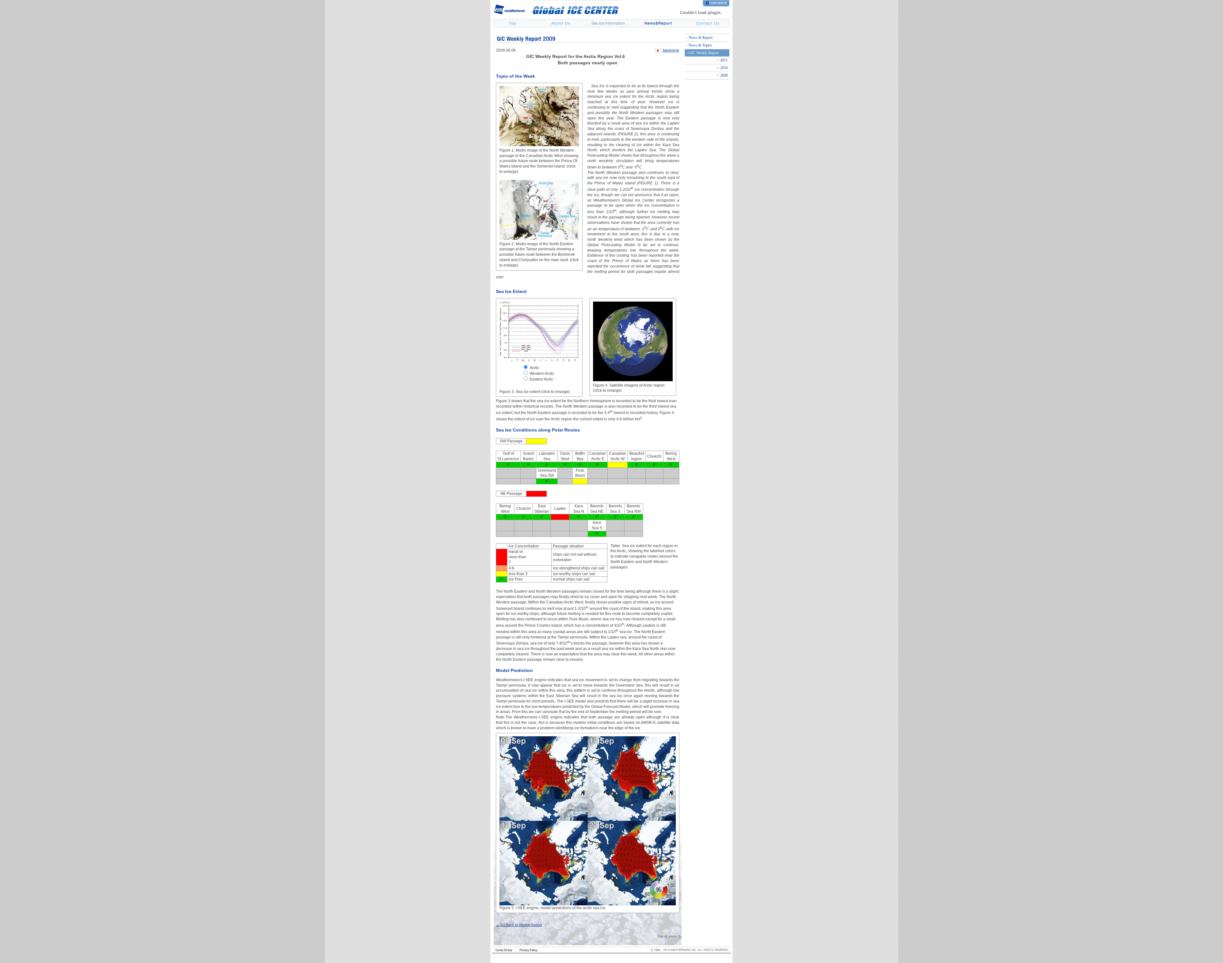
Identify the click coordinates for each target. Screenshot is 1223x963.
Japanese (670, 50)
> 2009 (722, 75)
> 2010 (722, 68)
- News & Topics (699, 45)
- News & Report (699, 37)
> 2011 (722, 60)
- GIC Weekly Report (702, 53)
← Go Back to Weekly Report (519, 925)
